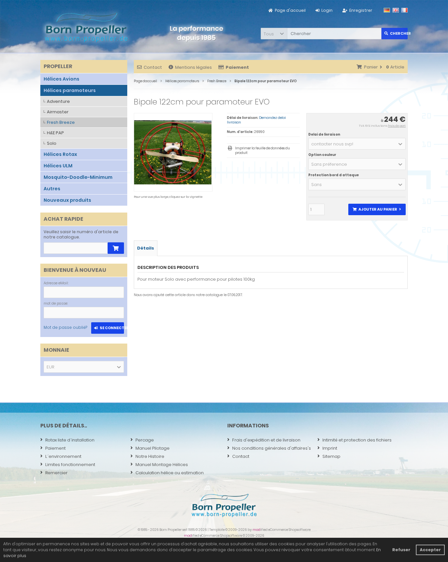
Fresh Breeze (61, 122)
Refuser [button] (401, 550)
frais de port (397, 126)
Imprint (329, 448)
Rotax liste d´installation (69, 440)
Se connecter (107, 328)
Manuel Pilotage (152, 448)
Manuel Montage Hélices (161, 464)
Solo (51, 143)
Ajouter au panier (377, 209)
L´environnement (63, 456)
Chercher (394, 33)
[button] (274, 33)
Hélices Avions (61, 79)
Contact (153, 67)
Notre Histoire (149, 456)
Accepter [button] (430, 550)
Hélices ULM (58, 165)
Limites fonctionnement (70, 464)
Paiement (55, 448)
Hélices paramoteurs (70, 90)
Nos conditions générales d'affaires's (271, 448)
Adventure (58, 101)
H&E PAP (55, 133)
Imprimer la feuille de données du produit (262, 150)
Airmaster (58, 112)
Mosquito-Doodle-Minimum (78, 177)
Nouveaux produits (67, 200)
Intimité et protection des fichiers (357, 440)
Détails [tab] (145, 248)
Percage (144, 440)
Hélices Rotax (60, 154)
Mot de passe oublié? (65, 327)
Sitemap (331, 456)
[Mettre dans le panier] (116, 248)
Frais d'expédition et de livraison (266, 440)
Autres (52, 188)
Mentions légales (193, 67)
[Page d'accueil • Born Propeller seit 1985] (86, 27)
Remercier (56, 473)
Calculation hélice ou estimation (169, 473)
